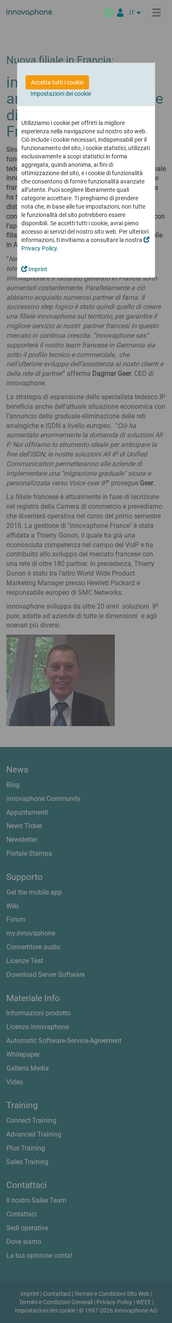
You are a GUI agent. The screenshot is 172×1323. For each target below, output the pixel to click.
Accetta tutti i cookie (57, 82)
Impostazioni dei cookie (60, 93)
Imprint (37, 269)
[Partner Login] (120, 13)
